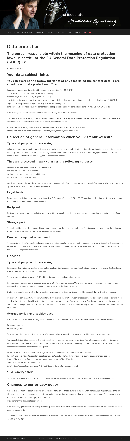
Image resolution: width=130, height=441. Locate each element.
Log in (74, 438)
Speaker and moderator (65, 14)
